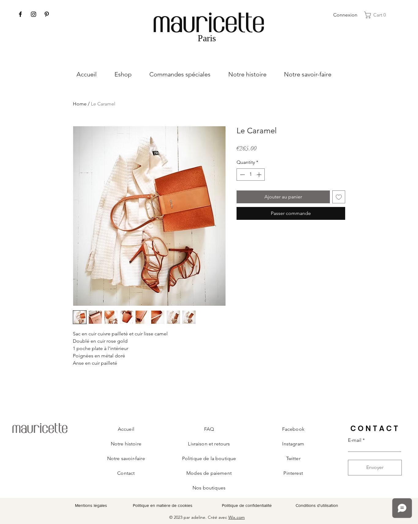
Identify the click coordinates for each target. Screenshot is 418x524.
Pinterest (293, 473)
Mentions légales (91, 505)
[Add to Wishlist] (338, 196)
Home (80, 104)
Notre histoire (126, 444)
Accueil (126, 429)
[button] (377, 15)
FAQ (209, 429)
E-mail (354, 440)
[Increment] (259, 174)
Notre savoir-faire (126, 458)
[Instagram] (33, 14)
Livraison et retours (209, 444)
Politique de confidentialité (247, 505)
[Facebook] (20, 14)
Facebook (293, 429)
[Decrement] (241, 174)
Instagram (293, 444)
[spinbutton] (250, 174)
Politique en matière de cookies (163, 505)
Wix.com (236, 517)
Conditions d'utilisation (317, 505)
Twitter (293, 458)
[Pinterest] (46, 14)
